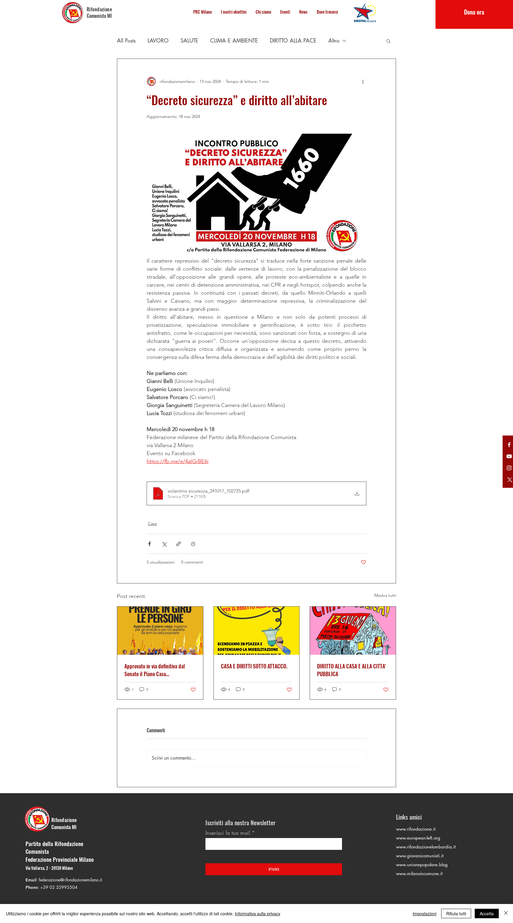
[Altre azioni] (362, 81)
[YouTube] (509, 456)
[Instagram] (509, 468)
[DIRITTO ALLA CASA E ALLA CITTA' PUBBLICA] (353, 631)
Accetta (487, 913)
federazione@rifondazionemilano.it (70, 880)
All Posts (126, 40)
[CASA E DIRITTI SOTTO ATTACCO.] (257, 631)
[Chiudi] (505, 913)
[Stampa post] (193, 544)
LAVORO (158, 40)
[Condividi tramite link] (178, 544)
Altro (333, 40)
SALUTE (189, 40)
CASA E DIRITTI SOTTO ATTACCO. (254, 666)
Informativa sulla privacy (257, 913)
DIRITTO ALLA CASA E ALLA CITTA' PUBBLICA (351, 670)
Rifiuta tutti (456, 913)
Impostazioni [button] (424, 913)
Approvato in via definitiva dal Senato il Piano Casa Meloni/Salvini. (154, 670)
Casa (152, 523)
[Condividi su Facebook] (149, 544)
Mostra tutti (385, 595)
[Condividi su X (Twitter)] (164, 544)
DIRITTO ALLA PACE (293, 40)
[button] (388, 40)
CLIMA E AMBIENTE (234, 40)
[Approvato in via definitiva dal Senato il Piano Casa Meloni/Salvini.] (160, 631)
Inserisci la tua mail (227, 832)
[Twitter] (509, 444)
